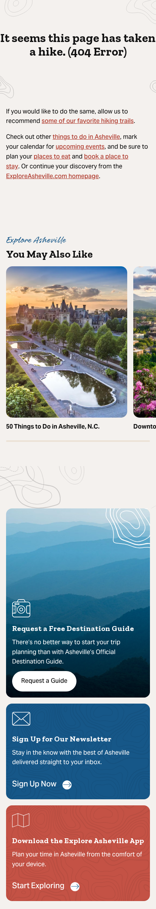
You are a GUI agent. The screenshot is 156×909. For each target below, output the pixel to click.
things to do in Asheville (86, 137)
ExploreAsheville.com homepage (52, 176)
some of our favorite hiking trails (88, 121)
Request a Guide (44, 681)
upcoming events (80, 147)
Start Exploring (38, 886)
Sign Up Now (34, 785)
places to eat (52, 157)
